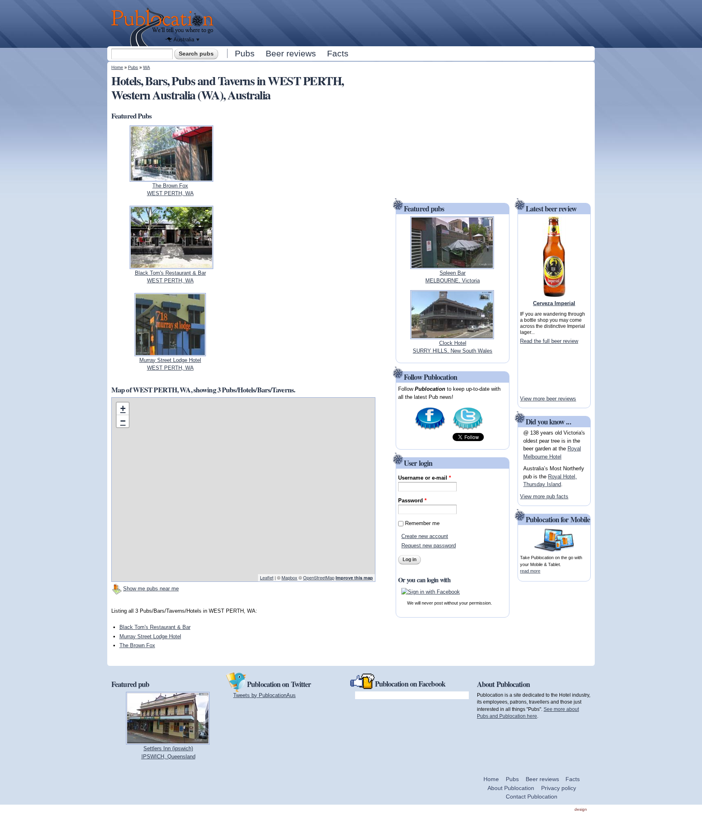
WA (146, 67)
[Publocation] (164, 27)
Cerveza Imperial (554, 303)
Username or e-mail (424, 478)
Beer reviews (291, 53)
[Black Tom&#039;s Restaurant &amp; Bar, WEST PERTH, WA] (171, 265)
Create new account (424, 536)
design (580, 809)
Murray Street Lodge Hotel (150, 636)
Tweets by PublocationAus (264, 695)
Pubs (245, 53)
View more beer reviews (548, 399)
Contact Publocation (531, 796)
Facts (338, 53)
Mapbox (289, 577)
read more (530, 570)
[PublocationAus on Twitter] (468, 429)
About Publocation (511, 788)
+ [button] (123, 408)
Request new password (428, 546)
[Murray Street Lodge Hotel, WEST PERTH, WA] (170, 352)
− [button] (123, 421)
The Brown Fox (137, 645)
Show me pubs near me (151, 589)
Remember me (422, 523)
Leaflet (266, 577)
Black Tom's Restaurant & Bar (155, 627)
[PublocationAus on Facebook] (430, 429)
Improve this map (354, 578)
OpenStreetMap (318, 577)
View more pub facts (544, 496)
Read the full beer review (549, 341)
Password (412, 500)
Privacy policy (558, 788)
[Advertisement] (406, 22)
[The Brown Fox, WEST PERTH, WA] (171, 177)
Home (117, 67)
